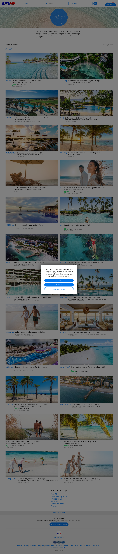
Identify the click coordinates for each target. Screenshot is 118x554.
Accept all (59, 280)
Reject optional (59, 285)
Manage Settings (59, 289)
